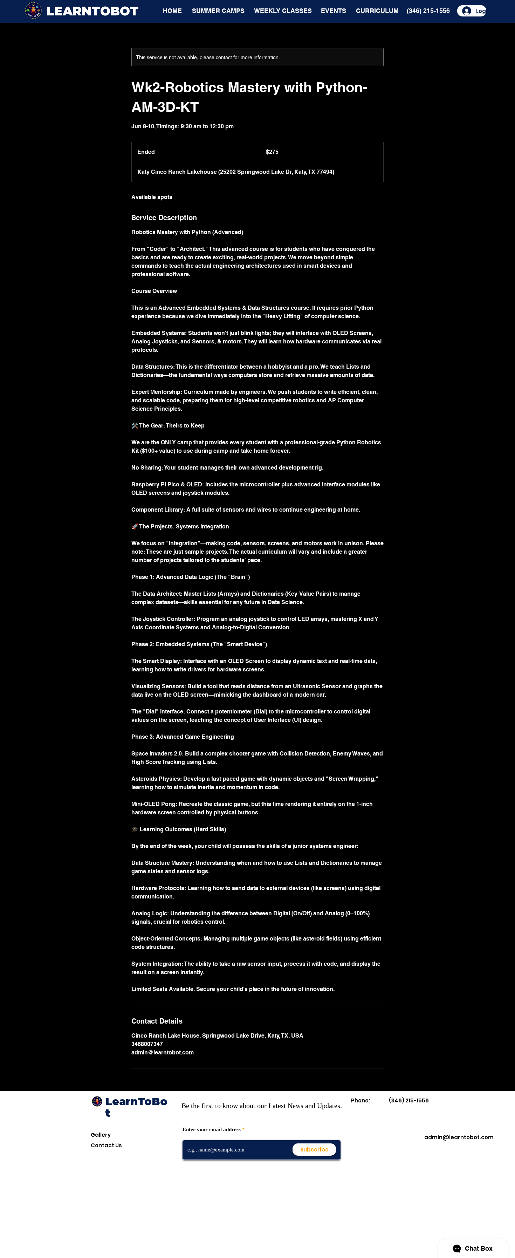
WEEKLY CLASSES (283, 10)
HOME (172, 10)
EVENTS (333, 10)
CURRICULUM (377, 10)
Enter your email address (212, 1129)
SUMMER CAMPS (218, 10)
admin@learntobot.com (459, 1137)
